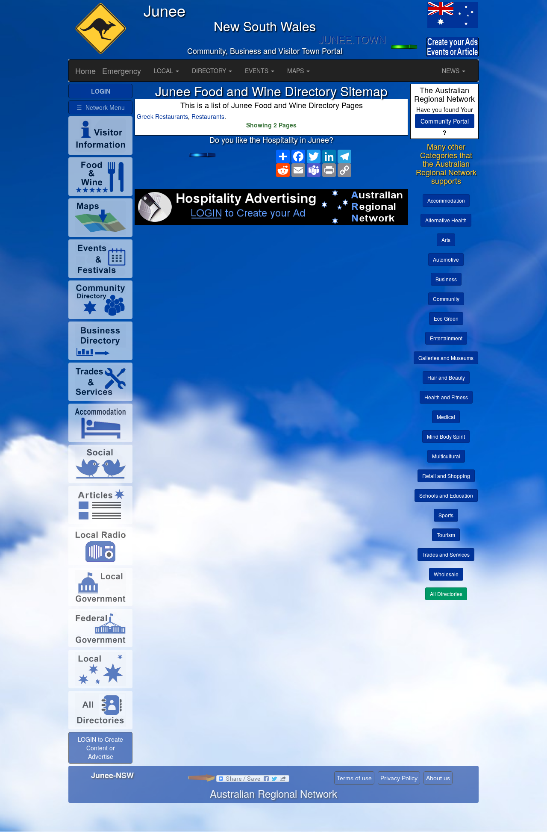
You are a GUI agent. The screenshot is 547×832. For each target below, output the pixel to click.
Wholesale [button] (446, 574)
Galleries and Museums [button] (445, 357)
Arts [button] (445, 239)
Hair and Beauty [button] (446, 377)
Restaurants (207, 116)
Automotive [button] (446, 259)
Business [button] (446, 279)
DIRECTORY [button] (210, 70)
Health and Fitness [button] (446, 397)
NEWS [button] (451, 70)
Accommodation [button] (446, 200)
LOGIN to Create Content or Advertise (100, 748)
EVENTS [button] (257, 70)
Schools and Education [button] (446, 495)
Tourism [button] (446, 534)
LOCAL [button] (164, 70)
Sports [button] (445, 515)
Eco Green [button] (446, 318)
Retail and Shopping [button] (446, 475)
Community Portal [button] (445, 121)
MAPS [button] (296, 70)
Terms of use (354, 778)
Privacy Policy (399, 778)
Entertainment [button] (446, 338)
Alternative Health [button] (446, 220)
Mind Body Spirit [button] (446, 436)
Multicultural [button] (446, 456)
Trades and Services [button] (446, 554)
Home (85, 70)
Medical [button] (446, 416)
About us (438, 778)
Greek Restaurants (162, 116)
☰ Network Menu (100, 107)
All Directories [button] (446, 593)
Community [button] (446, 298)
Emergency (121, 70)
